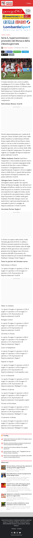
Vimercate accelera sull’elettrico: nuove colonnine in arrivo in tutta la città (18, 504)
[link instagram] (17, 532)
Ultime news (4, 462)
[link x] (12, 532)
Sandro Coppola (8, 47)
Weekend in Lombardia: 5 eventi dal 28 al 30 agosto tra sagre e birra (19, 495)
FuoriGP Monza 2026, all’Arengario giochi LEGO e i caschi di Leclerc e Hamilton (18, 484)
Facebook (9, 51)
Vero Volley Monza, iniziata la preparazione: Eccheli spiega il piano (19, 474)
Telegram (25, 51)
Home (3, 35)
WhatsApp (17, 51)
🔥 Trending (4, 435)
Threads (5, 54)
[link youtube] (20, 532)
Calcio (8, 35)
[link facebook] (14, 532)
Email (12, 54)
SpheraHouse (19, 535)
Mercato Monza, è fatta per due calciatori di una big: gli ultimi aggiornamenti (19, 467)
